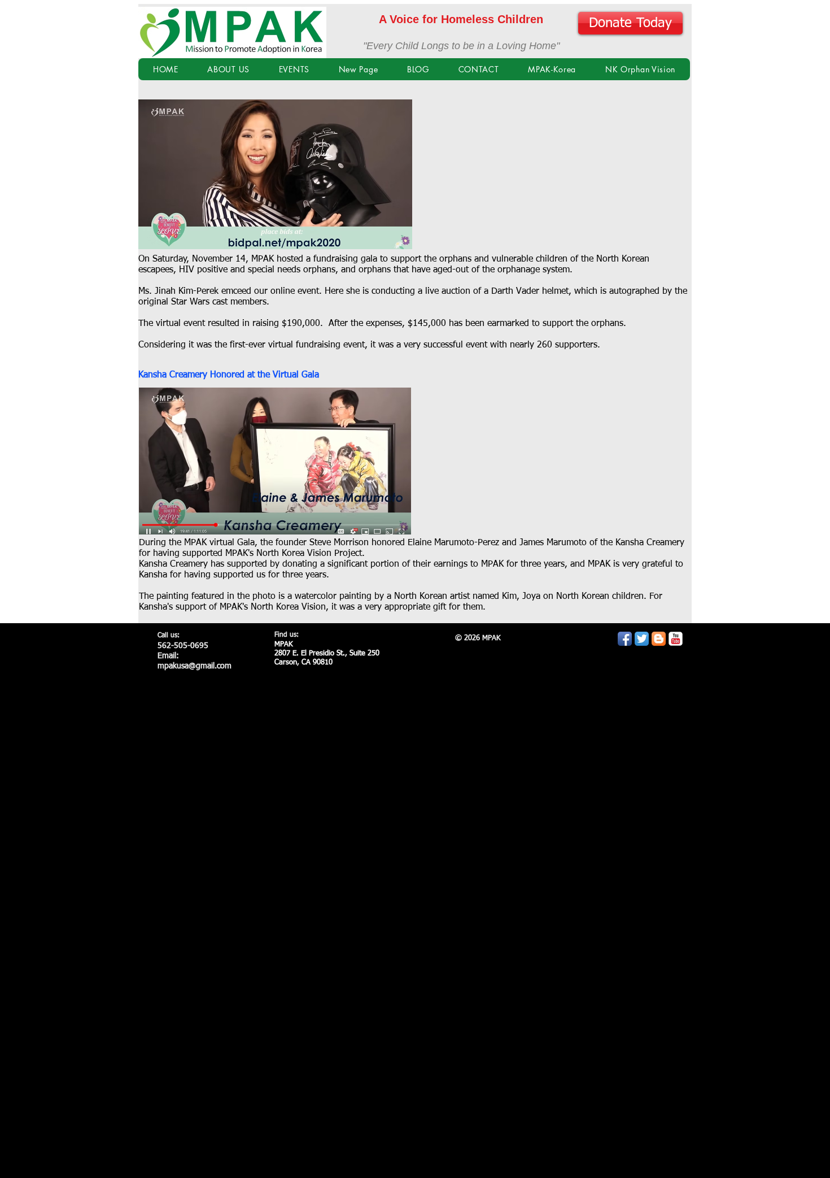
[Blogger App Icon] (659, 639)
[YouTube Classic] (676, 639)
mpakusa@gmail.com (194, 666)
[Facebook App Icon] (625, 639)
